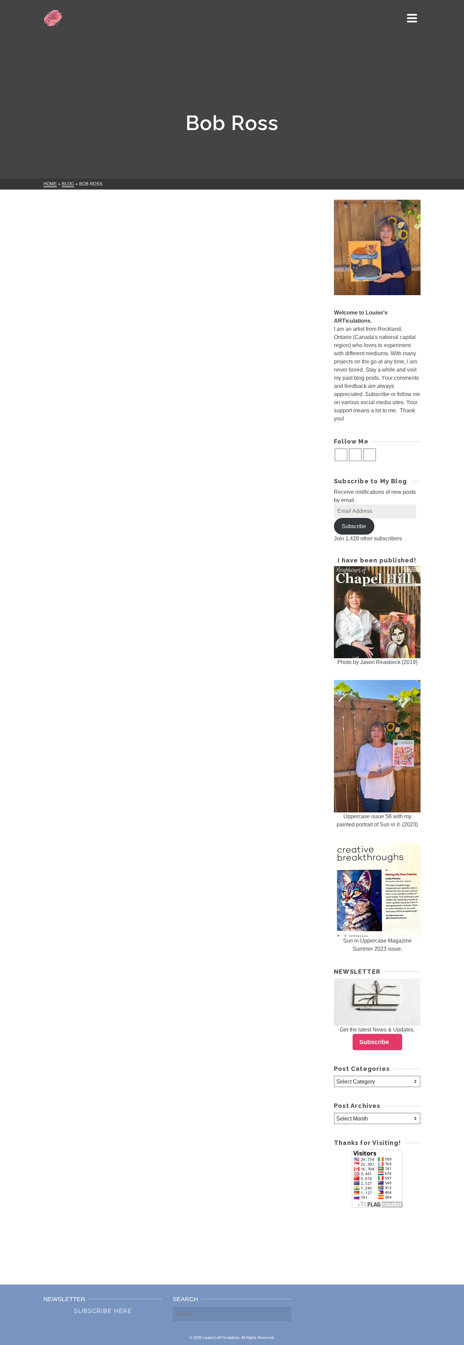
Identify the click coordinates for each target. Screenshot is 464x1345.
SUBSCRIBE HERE (103, 1310)
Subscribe (354, 526)
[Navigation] (412, 18)
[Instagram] (355, 454)
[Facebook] (341, 454)
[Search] (397, 18)
